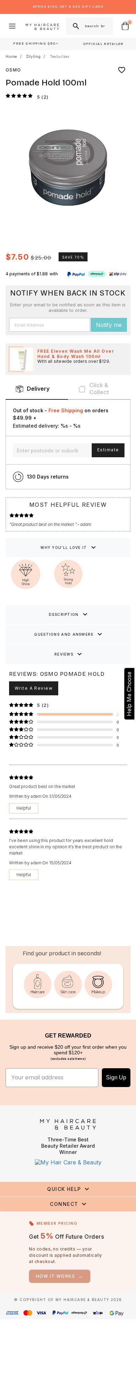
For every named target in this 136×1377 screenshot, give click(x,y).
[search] (75, 26)
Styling (33, 56)
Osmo (13, 69)
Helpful (23, 808)
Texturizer (60, 56)
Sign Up (116, 1077)
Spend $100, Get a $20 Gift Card (68, 7)
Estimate (108, 449)
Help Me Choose (129, 693)
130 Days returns (48, 477)
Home (11, 56)
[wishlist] (121, 70)
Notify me (109, 324)
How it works (59, 1276)
